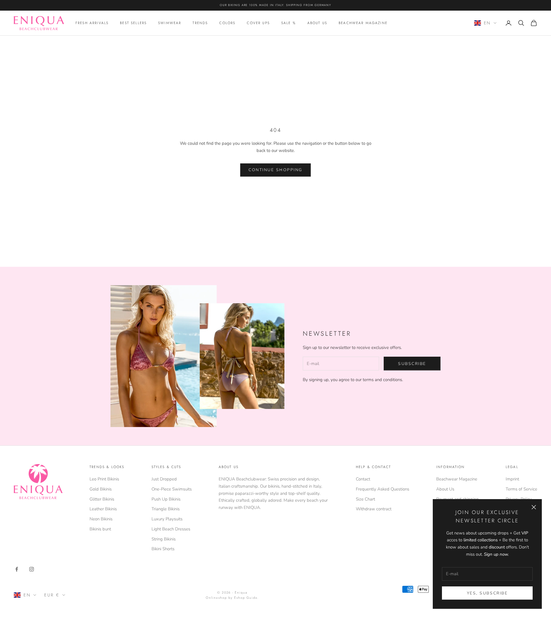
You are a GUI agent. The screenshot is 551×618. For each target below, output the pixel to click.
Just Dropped (164, 479)
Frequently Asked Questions (382, 489)
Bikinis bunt (100, 529)
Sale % (288, 23)
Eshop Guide (245, 597)
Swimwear (169, 23)
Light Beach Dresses (171, 529)
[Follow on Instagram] (31, 569)
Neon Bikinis (101, 519)
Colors (227, 23)
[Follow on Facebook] (17, 569)
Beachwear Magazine (363, 23)
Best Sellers (133, 23)
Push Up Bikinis (166, 499)
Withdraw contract (373, 509)
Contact (363, 479)
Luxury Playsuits (167, 519)
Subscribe (412, 363)
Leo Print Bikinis (104, 479)
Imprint (512, 479)
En (487, 23)
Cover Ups (258, 23)
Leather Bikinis (103, 509)
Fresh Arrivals (91, 23)
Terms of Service (521, 489)
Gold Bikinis (101, 489)
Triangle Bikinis (166, 509)
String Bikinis (164, 539)
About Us (317, 23)
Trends (200, 23)
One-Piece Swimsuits (172, 489)
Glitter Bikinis (102, 499)
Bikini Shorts (163, 549)
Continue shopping (275, 170)
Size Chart (365, 499)
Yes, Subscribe (487, 593)
